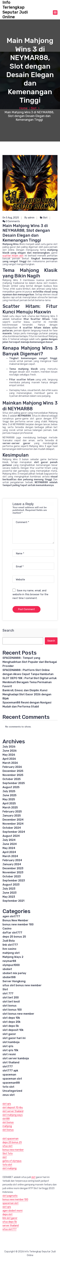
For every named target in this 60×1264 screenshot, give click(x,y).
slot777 (7, 1066)
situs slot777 (9, 1229)
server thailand (10, 1225)
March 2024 (10, 856)
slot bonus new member (18, 1013)
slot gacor (9, 1034)
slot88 (6, 1118)
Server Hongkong (14, 981)
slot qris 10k (10, 1050)
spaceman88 (11, 1082)
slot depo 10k (11, 1017)
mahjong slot (11, 952)
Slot (33, 108)
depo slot (7, 1214)
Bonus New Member (15, 920)
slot (4, 1157)
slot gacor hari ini (14, 1038)
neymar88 (9, 961)
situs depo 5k (9, 1221)
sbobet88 (9, 977)
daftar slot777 (12, 932)
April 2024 (9, 852)
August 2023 (11, 884)
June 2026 (9, 750)
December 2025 (12, 771)
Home (23, 108)
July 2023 (8, 888)
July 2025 (8, 791)
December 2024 (13, 819)
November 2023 (12, 872)
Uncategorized (12, 1090)
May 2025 (8, 799)
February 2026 (12, 767)
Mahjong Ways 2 (12, 957)
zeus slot (8, 1094)
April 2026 (9, 758)
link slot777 (10, 944)
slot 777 (7, 993)
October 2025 (11, 779)
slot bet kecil (11, 1001)
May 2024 (8, 848)
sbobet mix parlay (14, 973)
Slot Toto (7, 1153)
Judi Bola (8, 940)
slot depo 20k (11, 1021)
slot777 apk (10, 1070)
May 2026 (8, 754)
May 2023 (8, 896)
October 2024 (11, 827)
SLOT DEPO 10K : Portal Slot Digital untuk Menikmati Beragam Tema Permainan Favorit (29, 682)
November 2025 (12, 775)
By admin (29, 217)
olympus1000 (11, 965)
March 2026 (10, 762)
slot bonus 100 (12, 1009)
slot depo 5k (10, 1025)
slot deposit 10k (13, 1030)
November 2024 (13, 823)
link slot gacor (9, 1218)
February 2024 (12, 860)
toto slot (8, 1086)
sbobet (7, 969)
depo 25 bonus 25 (14, 936)
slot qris (7, 1046)
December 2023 (12, 868)
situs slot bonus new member (22, 985)
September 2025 (13, 783)
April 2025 (9, 803)
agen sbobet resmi (12, 1210)
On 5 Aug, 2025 (10, 217)
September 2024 (13, 831)
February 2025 (12, 811)
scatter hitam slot (13, 255)
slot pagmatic (10, 1195)
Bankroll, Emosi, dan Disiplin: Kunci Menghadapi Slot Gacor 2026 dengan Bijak (26, 694)
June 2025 (9, 795)
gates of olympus (12, 1161)
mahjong (7, 1126)
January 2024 (11, 864)
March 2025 (10, 807)
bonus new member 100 (18, 924)
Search (8, 630)
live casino (9, 948)
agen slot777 (11, 916)
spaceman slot (12, 1078)
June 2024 (9, 844)
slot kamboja (11, 1042)
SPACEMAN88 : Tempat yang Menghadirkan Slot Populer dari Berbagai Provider (29, 662)
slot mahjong (9, 1168)
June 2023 (9, 892)
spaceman (9, 1074)
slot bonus (9, 1005)
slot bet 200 (10, 997)
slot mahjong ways (12, 1115)
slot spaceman (10, 1138)
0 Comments (12, 221)
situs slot (7, 1146)
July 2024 (9, 840)
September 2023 (13, 880)
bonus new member (13, 1149)
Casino (7, 928)
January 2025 (11, 815)
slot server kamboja (15, 1058)
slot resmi (9, 1054)
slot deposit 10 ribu (12, 1107)
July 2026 (9, 746)
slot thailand (10, 1062)
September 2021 (13, 900)
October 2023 (11, 876)
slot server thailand (12, 1111)
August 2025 (11, 787)
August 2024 (11, 835)
